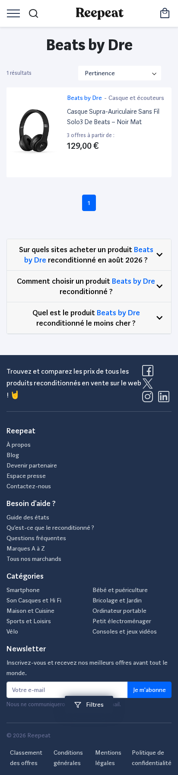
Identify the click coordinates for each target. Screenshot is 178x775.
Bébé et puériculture (120, 589)
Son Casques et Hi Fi (33, 600)
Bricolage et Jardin (117, 600)
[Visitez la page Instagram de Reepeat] (149, 399)
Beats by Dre (133, 280)
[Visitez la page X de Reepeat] (149, 386)
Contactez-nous (28, 486)
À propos (18, 444)
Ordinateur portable (119, 610)
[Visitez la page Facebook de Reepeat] (149, 373)
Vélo (12, 631)
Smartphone (23, 589)
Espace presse (26, 475)
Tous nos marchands (33, 558)
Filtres (94, 704)
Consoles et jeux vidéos (124, 631)
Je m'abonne (149, 689)
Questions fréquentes (36, 538)
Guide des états (27, 517)
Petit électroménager (121, 621)
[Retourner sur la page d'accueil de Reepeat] (100, 13)
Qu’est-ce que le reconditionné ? (50, 527)
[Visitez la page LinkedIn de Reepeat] (163, 399)
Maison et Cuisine (30, 610)
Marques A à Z (25, 548)
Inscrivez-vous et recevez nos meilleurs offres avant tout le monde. (87, 667)
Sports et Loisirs (28, 621)
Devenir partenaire (31, 465)
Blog (12, 455)
